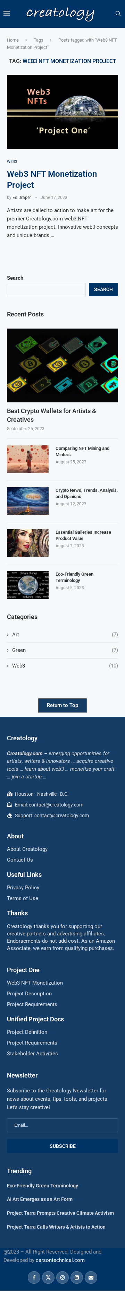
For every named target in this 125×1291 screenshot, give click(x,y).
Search (15, 278)
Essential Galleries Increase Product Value (83, 535)
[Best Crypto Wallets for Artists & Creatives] (62, 365)
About (15, 836)
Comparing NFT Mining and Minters (82, 451)
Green (65, 650)
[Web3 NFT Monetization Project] (62, 112)
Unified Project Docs (35, 1019)
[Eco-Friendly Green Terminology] (28, 585)
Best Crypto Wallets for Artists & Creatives (51, 415)
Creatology (22, 738)
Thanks (17, 913)
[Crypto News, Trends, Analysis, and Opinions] (28, 501)
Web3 (65, 666)
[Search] (118, 14)
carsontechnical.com (60, 1260)
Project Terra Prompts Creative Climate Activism (60, 1213)
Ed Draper (21, 197)
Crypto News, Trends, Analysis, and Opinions (87, 493)
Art (65, 634)
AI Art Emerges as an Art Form (40, 1199)
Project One (23, 970)
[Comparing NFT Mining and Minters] (28, 459)
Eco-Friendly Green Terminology (74, 577)
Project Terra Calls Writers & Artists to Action (56, 1227)
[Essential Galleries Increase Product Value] (28, 543)
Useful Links (24, 874)
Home (13, 40)
